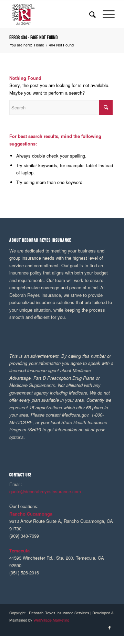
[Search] (89, 14)
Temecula (19, 550)
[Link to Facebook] (109, 627)
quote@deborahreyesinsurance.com (45, 491)
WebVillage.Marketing (51, 620)
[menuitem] (89, 14)
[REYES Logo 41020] (51, 14)
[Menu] (105, 14)
